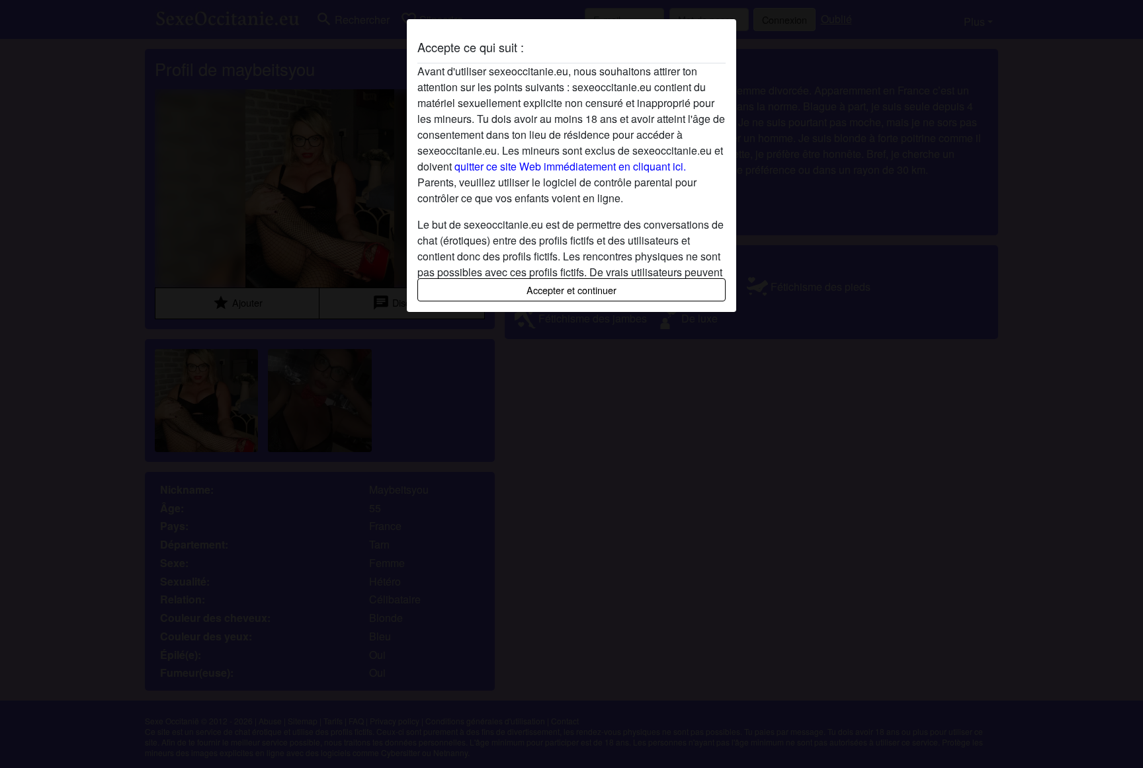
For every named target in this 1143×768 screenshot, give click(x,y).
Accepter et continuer (571, 290)
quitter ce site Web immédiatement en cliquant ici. (570, 166)
